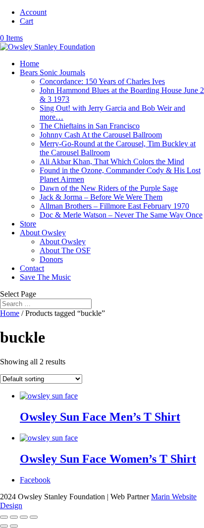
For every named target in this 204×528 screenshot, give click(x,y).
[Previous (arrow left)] (4, 526)
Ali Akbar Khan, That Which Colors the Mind (112, 161)
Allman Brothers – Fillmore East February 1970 (114, 206)
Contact (32, 268)
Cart (26, 21)
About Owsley (43, 232)
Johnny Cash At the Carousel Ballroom (101, 135)
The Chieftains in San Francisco (90, 126)
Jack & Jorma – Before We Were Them (101, 197)
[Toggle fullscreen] (24, 517)
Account (33, 12)
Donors (51, 259)
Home (29, 63)
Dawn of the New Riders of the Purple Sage (109, 188)
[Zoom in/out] (34, 517)
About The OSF (65, 250)
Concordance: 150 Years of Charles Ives (102, 81)
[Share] (14, 517)
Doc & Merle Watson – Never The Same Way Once (121, 215)
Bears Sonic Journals (52, 72)
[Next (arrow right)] (14, 526)
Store (28, 224)
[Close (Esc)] (4, 517)
